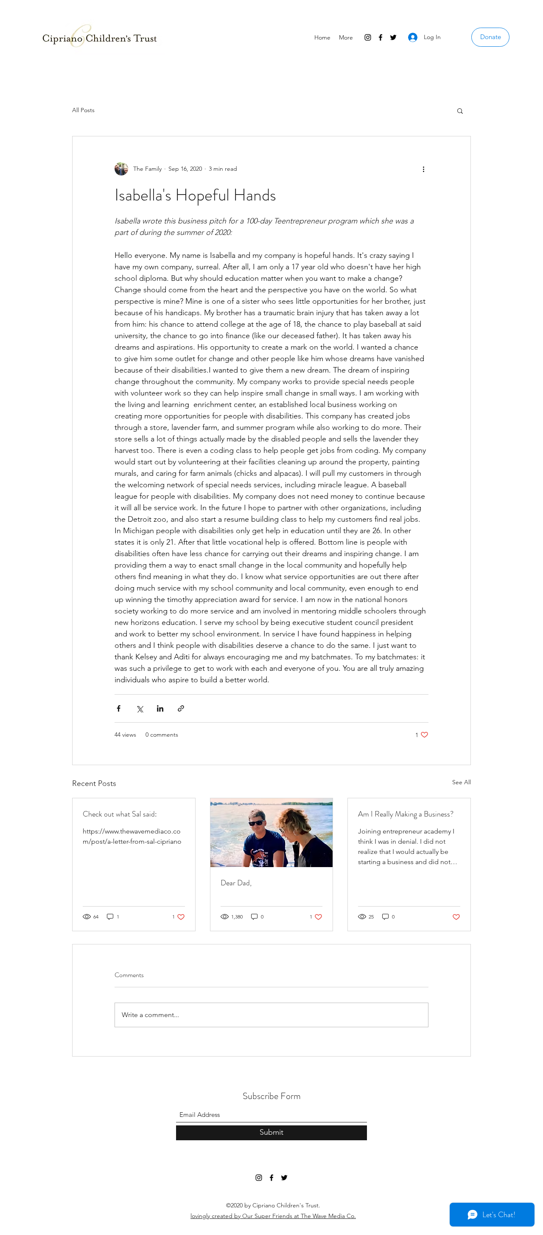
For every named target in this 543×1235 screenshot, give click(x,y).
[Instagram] (368, 37)
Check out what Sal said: (120, 814)
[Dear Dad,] (271, 832)
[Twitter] (393, 37)
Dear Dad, (236, 882)
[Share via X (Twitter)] (139, 708)
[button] (460, 110)
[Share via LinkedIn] (160, 708)
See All (461, 782)
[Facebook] (380, 37)
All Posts (83, 110)
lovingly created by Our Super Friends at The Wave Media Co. (273, 1216)
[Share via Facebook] (119, 708)
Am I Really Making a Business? (405, 814)
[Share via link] (181, 708)
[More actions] (423, 169)
